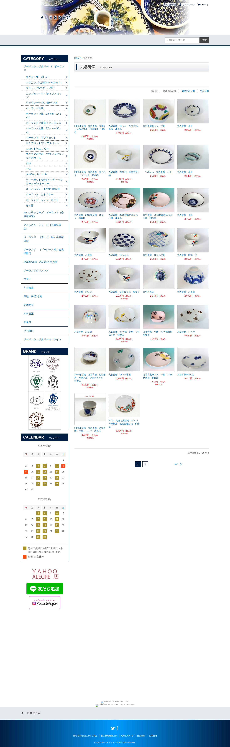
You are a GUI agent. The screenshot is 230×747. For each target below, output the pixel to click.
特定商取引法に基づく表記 (85, 735)
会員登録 (171, 4)
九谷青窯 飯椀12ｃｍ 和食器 (124, 292)
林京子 (27, 279)
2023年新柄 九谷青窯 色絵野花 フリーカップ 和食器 (90, 429)
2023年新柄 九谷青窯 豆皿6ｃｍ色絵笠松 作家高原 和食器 (89, 129)
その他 (29, 205)
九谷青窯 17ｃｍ (83, 292)
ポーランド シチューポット (42, 200)
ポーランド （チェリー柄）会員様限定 (44, 239)
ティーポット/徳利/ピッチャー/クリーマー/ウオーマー (44, 181)
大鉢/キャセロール (36, 174)
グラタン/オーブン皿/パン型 (41, 102)
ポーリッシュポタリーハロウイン (44, 339)
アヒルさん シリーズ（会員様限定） (42, 226)
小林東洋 (29, 330)
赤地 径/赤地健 (33, 296)
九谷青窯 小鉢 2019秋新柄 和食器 (158, 333)
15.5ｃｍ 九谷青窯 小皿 (158, 172)
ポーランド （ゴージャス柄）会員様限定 (44, 251)
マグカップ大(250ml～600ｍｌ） (44, 82)
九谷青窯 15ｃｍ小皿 (154, 255)
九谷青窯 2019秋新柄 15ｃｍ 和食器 (89, 216)
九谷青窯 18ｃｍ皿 (119, 255)
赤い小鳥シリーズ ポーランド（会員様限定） (44, 214)
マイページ (188, 4)
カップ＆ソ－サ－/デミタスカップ (44, 95)
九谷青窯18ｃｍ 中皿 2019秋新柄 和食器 (157, 376)
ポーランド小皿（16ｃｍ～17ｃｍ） (44, 115)
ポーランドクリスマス (36, 270)
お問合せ (153, 735)
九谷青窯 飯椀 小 (187, 255)
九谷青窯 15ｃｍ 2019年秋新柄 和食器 (123, 127)
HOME (77, 58)
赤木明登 (29, 305)
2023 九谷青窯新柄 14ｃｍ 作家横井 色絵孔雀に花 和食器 (124, 423)
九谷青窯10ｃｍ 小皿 (154, 126)
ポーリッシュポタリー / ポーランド (44, 68)
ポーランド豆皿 (34, 108)
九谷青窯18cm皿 (187, 374)
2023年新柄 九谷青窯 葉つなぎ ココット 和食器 (90, 173)
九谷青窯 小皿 (185, 126)
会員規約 (141, 735)
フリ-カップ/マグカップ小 (40, 88)
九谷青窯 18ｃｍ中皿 (120, 374)
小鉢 (28, 163)
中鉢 (28, 168)
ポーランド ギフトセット (41, 137)
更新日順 (204, 91)
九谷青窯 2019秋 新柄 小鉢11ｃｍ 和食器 (124, 333)
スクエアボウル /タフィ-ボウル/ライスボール (44, 156)
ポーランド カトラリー (40, 194)
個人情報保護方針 (109, 735)
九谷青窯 (29, 287)
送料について (127, 735)
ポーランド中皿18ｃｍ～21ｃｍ (44, 123)
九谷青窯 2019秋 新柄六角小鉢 (124, 173)
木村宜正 (29, 313)
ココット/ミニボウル (37, 148)
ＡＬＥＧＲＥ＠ (55, 17)
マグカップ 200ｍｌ (38, 77)
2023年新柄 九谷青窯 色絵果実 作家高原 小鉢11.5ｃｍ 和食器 (90, 377)
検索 (204, 40)
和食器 (27, 322)
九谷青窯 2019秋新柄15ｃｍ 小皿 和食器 (124, 216)
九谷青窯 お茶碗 (83, 255)
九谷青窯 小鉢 (185, 215)
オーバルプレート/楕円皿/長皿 (43, 189)
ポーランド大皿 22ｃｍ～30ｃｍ (44, 130)
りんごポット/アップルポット (42, 143)
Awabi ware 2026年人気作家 (40, 262)
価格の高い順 (188, 91)
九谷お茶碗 (149, 292)
